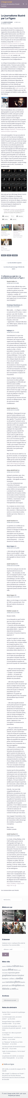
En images (4, 23)
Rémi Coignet (11, 546)
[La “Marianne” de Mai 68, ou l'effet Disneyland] (20, 928)
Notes (9, 23)
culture (15, 966)
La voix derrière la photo (15, 262)
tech (22, 985)
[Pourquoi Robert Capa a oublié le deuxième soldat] (8, 916)
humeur (5, 979)
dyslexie (4, 970)
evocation (5, 972)
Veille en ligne (9, 1064)
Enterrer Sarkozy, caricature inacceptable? (17, 233)
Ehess (16, 970)
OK (5, 954)
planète (23, 982)
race (9, 985)
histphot (21, 975)
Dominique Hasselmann (14, 305)
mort (3, 982)
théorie (5, 989)
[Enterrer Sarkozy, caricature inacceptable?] (18, 227)
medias (3, 255)
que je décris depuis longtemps (15, 463)
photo (8, 255)
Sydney (18, 1095)
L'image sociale (6, 2)
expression (11, 973)
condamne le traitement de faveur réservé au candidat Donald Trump (12, 43)
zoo (17, 989)
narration (10, 982)
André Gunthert (8, 22)
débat (10, 969)
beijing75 (9, 330)
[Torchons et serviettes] (6, 227)
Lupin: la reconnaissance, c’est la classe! (13, 1051)
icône (12, 979)
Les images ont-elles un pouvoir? (11, 1032)
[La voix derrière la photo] (6, 242)
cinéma (9, 966)
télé (10, 989)
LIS (15, 978)
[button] (23, 4)
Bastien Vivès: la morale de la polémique (13, 1012)
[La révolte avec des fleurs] (8, 928)
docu (21, 966)
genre (17, 973)
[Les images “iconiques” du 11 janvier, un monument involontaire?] (20, 916)
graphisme (6, 975)
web (14, 989)
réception (16, 985)
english (19, 970)
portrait (14, 255)
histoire (14, 975)
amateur (4, 966)
